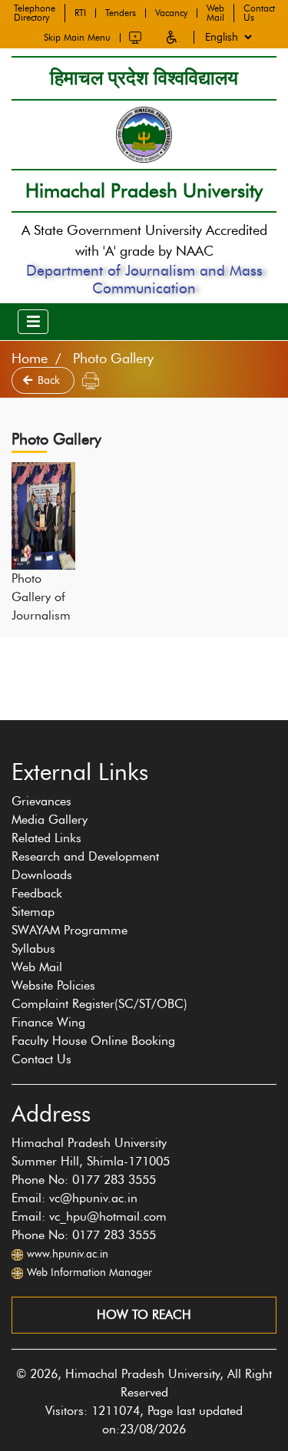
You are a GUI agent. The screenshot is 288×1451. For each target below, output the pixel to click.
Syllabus (33, 948)
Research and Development (85, 856)
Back (50, 380)
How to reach (144, 1314)
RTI (80, 13)
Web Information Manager (89, 1272)
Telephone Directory (34, 13)
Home (30, 358)
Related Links (46, 838)
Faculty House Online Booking (93, 1040)
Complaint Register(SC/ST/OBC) (99, 1004)
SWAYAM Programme (69, 930)
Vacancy (171, 13)
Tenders (120, 13)
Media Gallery (50, 819)
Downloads (42, 875)
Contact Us (259, 13)
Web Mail (215, 13)
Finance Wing (48, 1022)
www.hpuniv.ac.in (67, 1254)
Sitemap (33, 911)
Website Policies (53, 985)
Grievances (41, 801)
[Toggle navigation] (33, 321)
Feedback (37, 893)
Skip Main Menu (77, 37)
